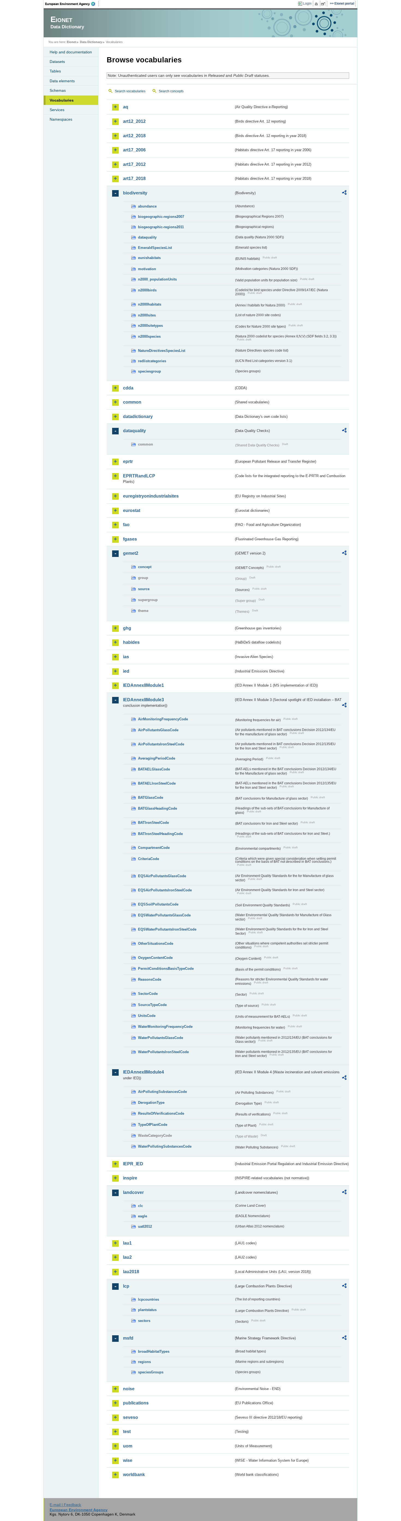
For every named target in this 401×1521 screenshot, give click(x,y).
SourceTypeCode (152, 1005)
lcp (126, 1286)
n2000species (149, 336)
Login (307, 3)
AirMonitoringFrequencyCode (163, 719)
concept (144, 567)
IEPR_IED (133, 1164)
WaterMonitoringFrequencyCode (165, 1027)
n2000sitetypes (150, 326)
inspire (130, 1178)
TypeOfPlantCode (152, 1125)
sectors (144, 1321)
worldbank (134, 1474)
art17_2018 (134, 178)
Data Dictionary (91, 42)
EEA (72, 4)
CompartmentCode (154, 848)
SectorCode (148, 994)
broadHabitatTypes (153, 1351)
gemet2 (130, 553)
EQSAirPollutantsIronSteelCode (165, 890)
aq (125, 107)
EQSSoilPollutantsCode (158, 904)
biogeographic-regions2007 (161, 217)
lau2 (127, 1257)
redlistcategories (152, 361)
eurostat (131, 510)
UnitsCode (146, 1016)
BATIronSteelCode (153, 823)
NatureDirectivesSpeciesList (161, 351)
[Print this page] (317, 4)
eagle (142, 1216)
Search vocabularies (130, 91)
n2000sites (147, 315)
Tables (55, 71)
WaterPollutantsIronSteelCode (163, 1052)
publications (136, 1403)
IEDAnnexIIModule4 (143, 1072)
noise (128, 1388)
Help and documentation (71, 52)
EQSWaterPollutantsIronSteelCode (167, 929)
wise (127, 1460)
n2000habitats (149, 304)
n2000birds (147, 290)
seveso (130, 1417)
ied (126, 671)
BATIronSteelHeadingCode (160, 834)
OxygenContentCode (155, 958)
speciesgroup (149, 371)
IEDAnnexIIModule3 (143, 699)
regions (144, 1362)
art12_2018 (134, 135)
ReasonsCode (149, 979)
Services (57, 110)
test (127, 1431)
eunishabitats (149, 258)
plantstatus (147, 1310)
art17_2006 (134, 150)
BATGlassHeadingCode (157, 808)
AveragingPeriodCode (156, 758)
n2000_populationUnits (157, 279)
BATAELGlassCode (154, 769)
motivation (147, 269)
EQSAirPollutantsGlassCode (162, 876)
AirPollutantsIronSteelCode (161, 744)
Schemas (58, 90)
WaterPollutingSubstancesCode (164, 1146)
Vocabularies (62, 100)
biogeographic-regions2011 (161, 227)
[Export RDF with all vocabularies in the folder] (344, 193)
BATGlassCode (150, 797)
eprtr (128, 461)
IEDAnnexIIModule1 (143, 685)
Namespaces (61, 119)
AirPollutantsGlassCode (158, 730)
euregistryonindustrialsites (151, 496)
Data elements (62, 81)
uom (127, 1446)
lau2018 (131, 1271)
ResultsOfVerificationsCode (161, 1113)
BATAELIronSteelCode (157, 783)
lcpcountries (148, 1299)
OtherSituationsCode (155, 943)
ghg (127, 628)
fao (126, 524)
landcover (133, 1192)
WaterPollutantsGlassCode (160, 1038)
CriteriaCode (148, 859)
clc (140, 1206)
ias (126, 656)
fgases (130, 539)
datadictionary (138, 416)
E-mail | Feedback (65, 1504)
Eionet (71, 42)
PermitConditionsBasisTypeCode (166, 969)
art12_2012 (134, 121)
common (132, 402)
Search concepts (171, 91)
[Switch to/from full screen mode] (324, 4)
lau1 (127, 1243)
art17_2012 (134, 164)
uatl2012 (145, 1226)
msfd (128, 1338)
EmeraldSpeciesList (155, 248)
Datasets (57, 61)
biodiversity (135, 193)
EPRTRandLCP (139, 476)
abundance (147, 206)
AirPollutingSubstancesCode (162, 1092)
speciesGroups (150, 1372)
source (143, 589)
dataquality (147, 237)
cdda (128, 388)
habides (131, 642)
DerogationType (151, 1103)
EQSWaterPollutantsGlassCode (164, 915)
